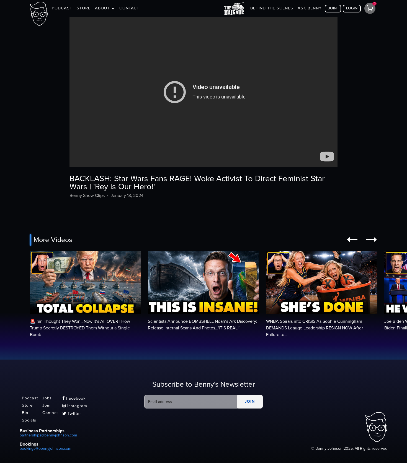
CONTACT (129, 8)
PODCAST (62, 8)
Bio (25, 412)
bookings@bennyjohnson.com (45, 448)
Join (46, 405)
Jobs (47, 398)
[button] (105, 8)
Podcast (30, 398)
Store (27, 405)
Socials (29, 420)
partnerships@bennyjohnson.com (48, 435)
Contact (50, 412)
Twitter (71, 413)
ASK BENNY (310, 8)
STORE (84, 8)
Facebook (74, 398)
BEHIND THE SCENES (271, 8)
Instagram (74, 406)
